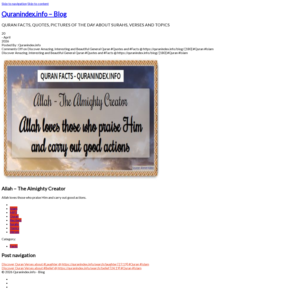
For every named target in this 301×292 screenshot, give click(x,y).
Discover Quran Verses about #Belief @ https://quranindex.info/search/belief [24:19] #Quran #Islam (71, 268)
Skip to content (38, 4)
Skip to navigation (14, 4)
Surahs (14, 224)
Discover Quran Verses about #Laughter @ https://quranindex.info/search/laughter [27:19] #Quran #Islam (75, 264)
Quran (14, 216)
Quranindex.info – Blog (34, 14)
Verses (14, 232)
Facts (14, 246)
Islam (13, 208)
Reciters (16, 220)
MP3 (13, 212)
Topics (14, 228)
